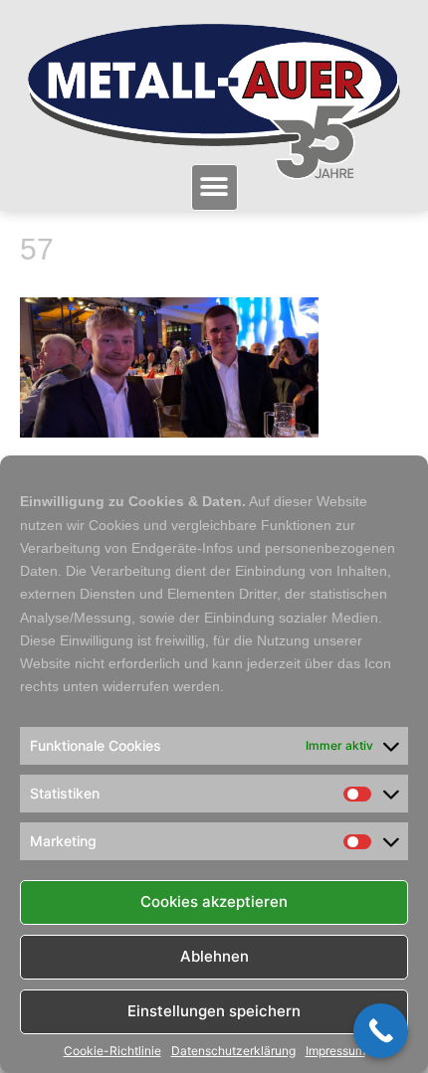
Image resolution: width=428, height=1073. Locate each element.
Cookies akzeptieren (214, 901)
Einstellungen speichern (214, 1010)
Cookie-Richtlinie (112, 1051)
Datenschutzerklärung (233, 1051)
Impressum (335, 1051)
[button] (214, 187)
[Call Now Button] (380, 1030)
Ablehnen (214, 956)
